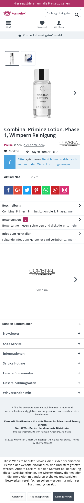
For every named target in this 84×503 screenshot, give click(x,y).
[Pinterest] (36, 190)
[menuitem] (8, 24)
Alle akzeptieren (39, 496)
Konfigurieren (63, 496)
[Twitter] (27, 190)
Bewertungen (11, 219)
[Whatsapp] (46, 190)
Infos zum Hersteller (16, 234)
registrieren (33, 159)
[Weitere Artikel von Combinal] (70, 143)
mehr (71, 211)
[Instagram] (64, 190)
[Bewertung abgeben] (31, 140)
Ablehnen (17, 496)
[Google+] (17, 190)
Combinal (42, 290)
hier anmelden (34, 145)
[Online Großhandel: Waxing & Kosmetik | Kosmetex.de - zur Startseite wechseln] (21, 13)
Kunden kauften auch (17, 324)
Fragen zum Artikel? (43, 152)
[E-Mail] (55, 190)
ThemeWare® (44, 443)
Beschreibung (11, 205)
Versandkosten (13, 411)
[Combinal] (42, 271)
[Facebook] (8, 190)
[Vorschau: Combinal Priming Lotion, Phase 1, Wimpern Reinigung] (12, 58)
